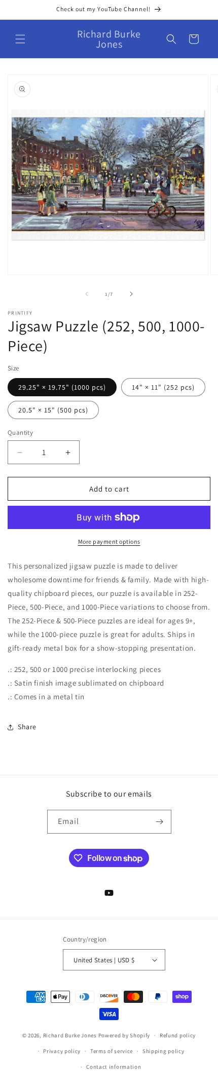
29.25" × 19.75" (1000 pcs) (62, 387)
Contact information (113, 1066)
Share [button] (27, 726)
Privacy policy (62, 1051)
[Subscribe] (160, 822)
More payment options (109, 541)
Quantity (20, 432)
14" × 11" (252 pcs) (163, 387)
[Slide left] (87, 294)
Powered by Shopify (124, 1035)
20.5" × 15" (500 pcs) (53, 410)
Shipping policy (163, 1051)
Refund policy (178, 1035)
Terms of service (111, 1051)
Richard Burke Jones (70, 1035)
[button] (20, 39)
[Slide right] (131, 294)
